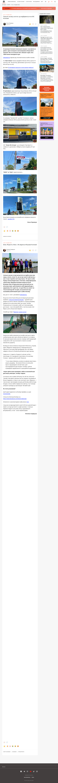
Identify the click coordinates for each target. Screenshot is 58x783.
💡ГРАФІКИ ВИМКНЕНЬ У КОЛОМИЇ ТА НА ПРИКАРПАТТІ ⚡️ (24, 8)
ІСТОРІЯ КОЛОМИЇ (20, 1)
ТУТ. (28, 402)
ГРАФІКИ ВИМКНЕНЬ (12, 1)
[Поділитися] (33, 24)
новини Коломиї (7, 236)
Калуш (33, 777)
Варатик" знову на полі (20, 312)
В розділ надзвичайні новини (47, 89)
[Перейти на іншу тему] (48, 1)
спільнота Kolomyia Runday (16, 299)
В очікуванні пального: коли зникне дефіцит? (21, 67)
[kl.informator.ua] (3, 1)
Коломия (14, 751)
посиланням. (6, 393)
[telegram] (24, 771)
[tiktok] (33, 771)
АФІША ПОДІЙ (46, 118)
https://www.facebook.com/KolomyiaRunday (15, 398)
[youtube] (30, 771)
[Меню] (55, 1)
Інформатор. (23, 294)
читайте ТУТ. (11, 219)
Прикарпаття (21, 751)
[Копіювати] (36, 24)
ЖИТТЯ (42, 1)
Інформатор (6, 57)
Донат (46, 137)
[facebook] (21, 771)
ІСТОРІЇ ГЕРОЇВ (29, 1)
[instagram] (37, 771)
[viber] (27, 771)
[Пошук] (52, 1)
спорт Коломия (6, 751)
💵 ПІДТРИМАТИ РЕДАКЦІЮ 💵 (46, 8)
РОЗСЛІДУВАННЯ (36, 1)
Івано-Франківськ (27, 777)
